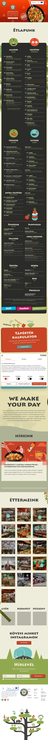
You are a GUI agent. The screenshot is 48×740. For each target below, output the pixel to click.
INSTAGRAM (24, 642)
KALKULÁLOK (24, 347)
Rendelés (30, 697)
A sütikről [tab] (40, 359)
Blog (35, 695)
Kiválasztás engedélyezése (24, 383)
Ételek (29, 691)
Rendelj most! (39, 309)
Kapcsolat (36, 697)
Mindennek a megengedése (39, 383)
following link (34, 303)
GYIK (42, 689)
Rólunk (29, 689)
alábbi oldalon (29, 300)
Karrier (35, 692)
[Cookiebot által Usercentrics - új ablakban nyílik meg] (41, 355)
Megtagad (9, 383)
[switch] (18, 379)
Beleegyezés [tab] (8, 359)
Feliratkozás (38, 676)
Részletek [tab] (24, 359)
